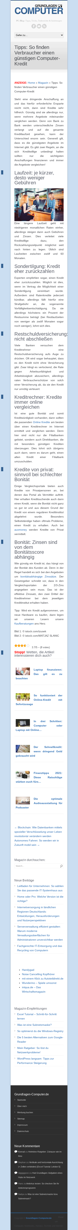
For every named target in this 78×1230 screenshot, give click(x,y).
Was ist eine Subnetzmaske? (34, 1024)
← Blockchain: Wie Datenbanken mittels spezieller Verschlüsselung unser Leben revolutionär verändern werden (38, 832)
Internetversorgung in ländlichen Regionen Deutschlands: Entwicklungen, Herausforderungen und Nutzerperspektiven (38, 914)
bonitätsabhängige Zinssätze (38, 576)
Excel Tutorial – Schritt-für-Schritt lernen (37, 1016)
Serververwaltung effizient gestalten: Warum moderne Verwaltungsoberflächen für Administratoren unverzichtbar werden (40, 933)
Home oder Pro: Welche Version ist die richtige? (40, 898)
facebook (33, 26)
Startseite (21, 1100)
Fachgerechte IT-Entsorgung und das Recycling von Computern (39, 948)
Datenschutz (23, 1131)
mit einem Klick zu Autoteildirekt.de (42, 978)
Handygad (28, 969)
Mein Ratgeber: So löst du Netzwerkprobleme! (32, 1050)
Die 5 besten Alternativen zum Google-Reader (40, 1039)
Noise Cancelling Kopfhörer (38, 974)
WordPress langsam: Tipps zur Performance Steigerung (35, 1060)
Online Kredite (41, 422)
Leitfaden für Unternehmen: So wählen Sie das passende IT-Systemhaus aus (40, 888)
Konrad (21, 1152)
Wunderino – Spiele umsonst (39, 982)
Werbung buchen (25, 1112)
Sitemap (21, 1119)
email (39, 26)
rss (44, 26)
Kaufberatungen (24, 623)
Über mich (22, 1106)
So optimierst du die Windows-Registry (40, 1031)
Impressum (22, 1125)
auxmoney (20, 529)
